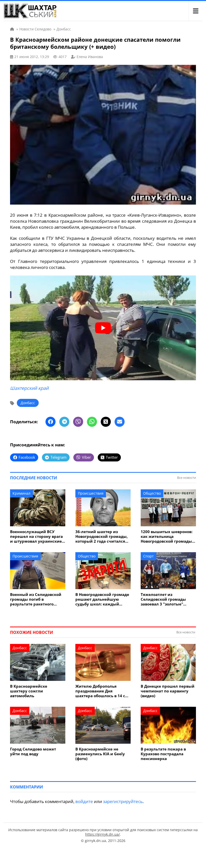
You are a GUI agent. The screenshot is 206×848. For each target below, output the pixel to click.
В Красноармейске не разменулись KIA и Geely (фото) (100, 754)
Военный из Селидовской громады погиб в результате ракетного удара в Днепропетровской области (37, 599)
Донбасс (28, 402)
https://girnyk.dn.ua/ (102, 834)
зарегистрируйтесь (123, 801)
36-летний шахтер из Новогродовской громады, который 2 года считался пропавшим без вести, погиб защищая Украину (101, 536)
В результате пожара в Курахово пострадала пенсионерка (163, 754)
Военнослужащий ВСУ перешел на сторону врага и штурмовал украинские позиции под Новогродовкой (36, 536)
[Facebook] (50, 422)
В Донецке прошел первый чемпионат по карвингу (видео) (167, 691)
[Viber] (78, 422)
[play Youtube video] (103, 327)
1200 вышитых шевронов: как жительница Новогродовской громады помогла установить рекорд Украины (166, 536)
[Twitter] (106, 422)
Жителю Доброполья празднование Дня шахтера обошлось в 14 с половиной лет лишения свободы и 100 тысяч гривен (100, 691)
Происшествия (91, 493)
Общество (152, 493)
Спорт (148, 556)
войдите (84, 801)
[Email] (120, 422)
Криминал (21, 493)
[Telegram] (64, 422)
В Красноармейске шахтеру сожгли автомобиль (28, 691)
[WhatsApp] (92, 422)
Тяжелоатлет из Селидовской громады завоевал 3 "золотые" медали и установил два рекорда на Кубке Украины (168, 599)
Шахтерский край (29, 388)
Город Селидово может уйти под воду (33, 751)
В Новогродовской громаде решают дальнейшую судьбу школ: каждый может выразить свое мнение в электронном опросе (102, 599)
